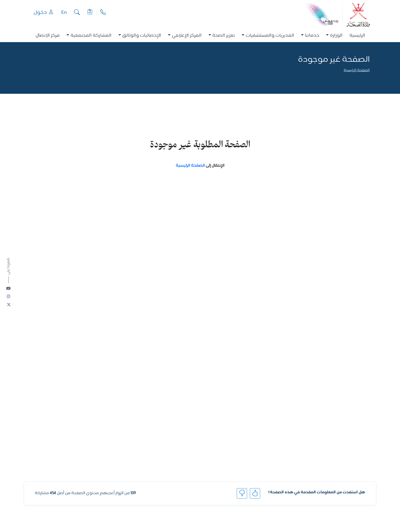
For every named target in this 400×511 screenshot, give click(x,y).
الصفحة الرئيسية (357, 70)
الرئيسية (357, 36)
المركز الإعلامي (187, 36)
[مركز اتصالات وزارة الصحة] (103, 12)
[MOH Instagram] (9, 297)
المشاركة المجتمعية (91, 36)
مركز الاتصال (48, 36)
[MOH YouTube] (9, 289)
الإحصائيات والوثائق (141, 36)
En (64, 12)
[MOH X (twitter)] (9, 305)
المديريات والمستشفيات (270, 36)
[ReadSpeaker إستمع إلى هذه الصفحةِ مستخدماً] (369, 78)
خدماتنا (312, 36)
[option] (334, 35)
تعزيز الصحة (223, 36)
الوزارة (336, 36)
